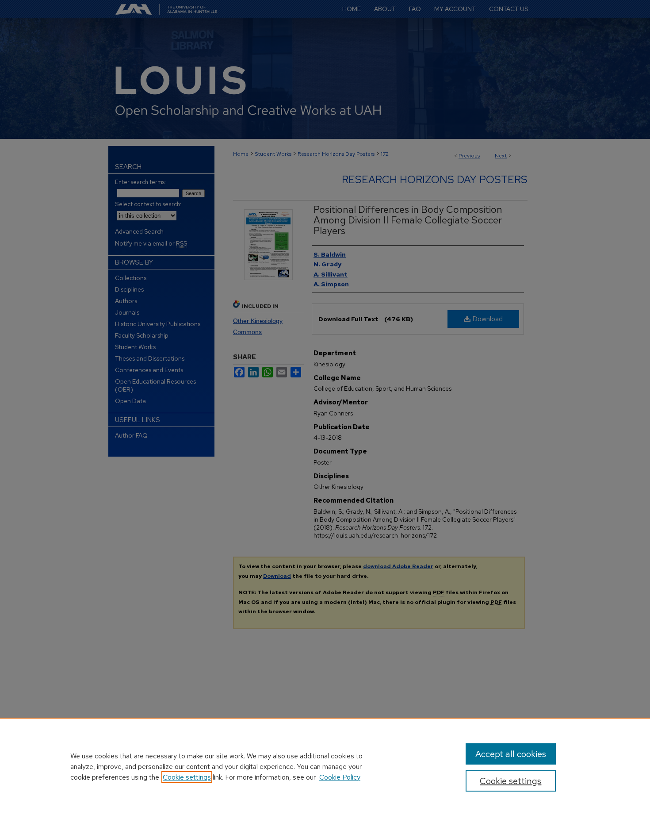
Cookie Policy (339, 777)
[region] (325, 766)
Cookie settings (187, 777)
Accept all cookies (510, 754)
